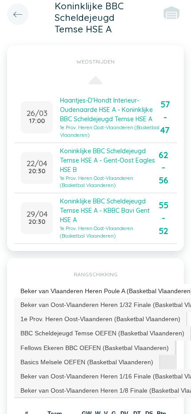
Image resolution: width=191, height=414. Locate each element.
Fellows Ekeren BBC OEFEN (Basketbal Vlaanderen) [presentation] (94, 347)
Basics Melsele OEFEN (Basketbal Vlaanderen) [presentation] (86, 362)
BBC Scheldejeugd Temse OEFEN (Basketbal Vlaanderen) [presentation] (102, 333)
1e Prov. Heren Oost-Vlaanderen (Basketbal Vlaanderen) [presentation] (100, 318)
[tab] (100, 319)
